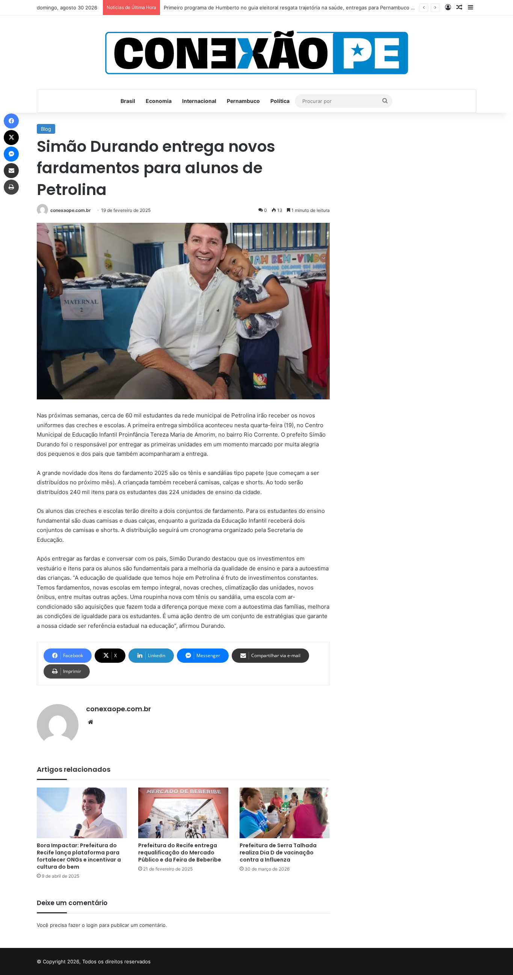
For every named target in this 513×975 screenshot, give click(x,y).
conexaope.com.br (70, 210)
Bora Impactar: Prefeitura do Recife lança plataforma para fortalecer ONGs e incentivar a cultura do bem (79, 856)
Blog (46, 129)
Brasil (128, 101)
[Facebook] (11, 120)
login (92, 925)
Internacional (199, 101)
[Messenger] (11, 154)
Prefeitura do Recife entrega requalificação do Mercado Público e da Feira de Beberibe (179, 852)
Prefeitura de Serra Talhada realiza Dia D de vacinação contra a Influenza (278, 852)
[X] (11, 137)
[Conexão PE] (256, 52)
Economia (159, 101)
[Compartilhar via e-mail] (11, 170)
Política (280, 101)
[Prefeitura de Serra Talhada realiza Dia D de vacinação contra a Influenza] (285, 813)
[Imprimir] (11, 187)
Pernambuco (243, 101)
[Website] (90, 722)
